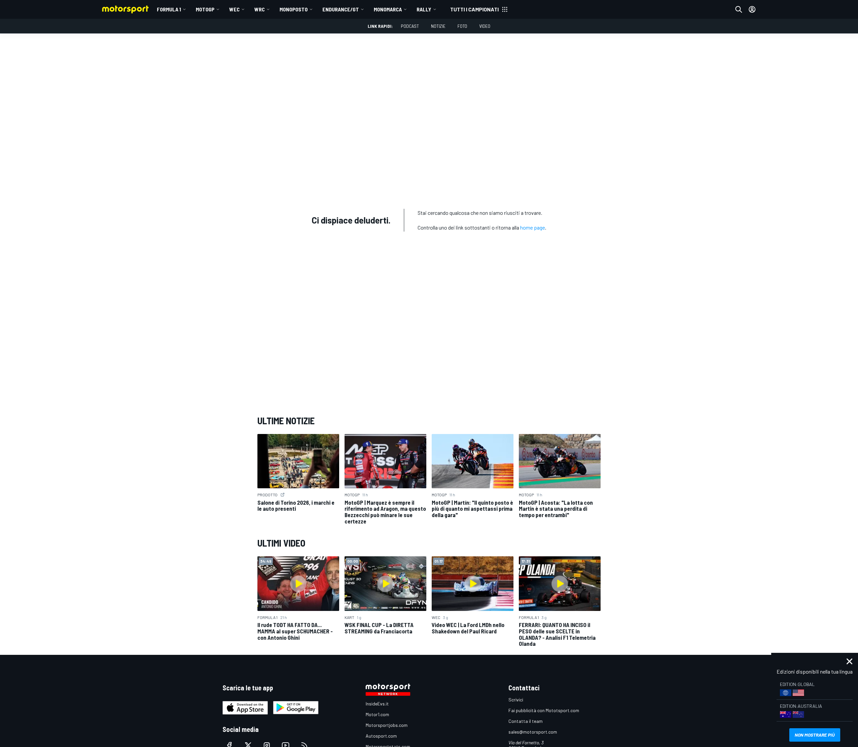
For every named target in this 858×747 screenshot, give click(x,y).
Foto (462, 26)
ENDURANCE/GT (340, 9)
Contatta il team (525, 721)
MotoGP (205, 9)
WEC (234, 9)
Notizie (438, 26)
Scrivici (515, 699)
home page (532, 227)
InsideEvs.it (377, 703)
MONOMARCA (388, 9)
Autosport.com (381, 736)
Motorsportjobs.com (387, 725)
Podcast (410, 26)
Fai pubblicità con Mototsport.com (543, 710)
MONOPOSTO (294, 9)
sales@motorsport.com (532, 732)
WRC (259, 9)
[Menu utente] (752, 9)
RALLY (424, 9)
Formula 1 (169, 9)
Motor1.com (377, 714)
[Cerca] (738, 9)
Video (484, 26)
